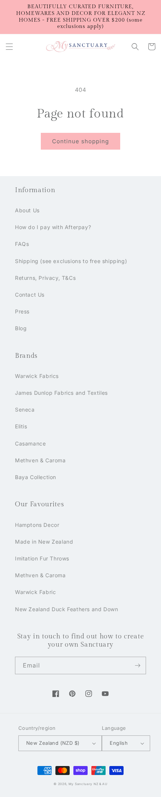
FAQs (22, 244)
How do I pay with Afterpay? (53, 227)
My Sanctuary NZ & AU (88, 784)
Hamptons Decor (37, 525)
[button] (9, 46)
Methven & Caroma (40, 460)
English (119, 743)
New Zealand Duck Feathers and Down (66, 609)
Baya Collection (35, 477)
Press (22, 311)
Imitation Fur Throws (42, 558)
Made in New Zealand (44, 541)
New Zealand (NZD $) (53, 743)
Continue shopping (80, 141)
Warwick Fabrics (37, 376)
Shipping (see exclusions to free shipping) (71, 261)
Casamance (30, 443)
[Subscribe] (137, 665)
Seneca (25, 409)
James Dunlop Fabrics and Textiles (61, 393)
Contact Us (30, 294)
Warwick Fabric (35, 592)
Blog (21, 328)
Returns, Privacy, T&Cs (45, 278)
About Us (27, 210)
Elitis (21, 426)
